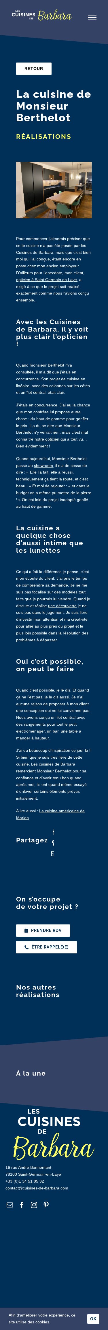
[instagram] (34, 1205)
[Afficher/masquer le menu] (92, 17)
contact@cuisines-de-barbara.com (36, 1188)
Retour (33, 68)
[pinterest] (46, 1205)
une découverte (62, 605)
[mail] (10, 1205)
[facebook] (22, 1205)
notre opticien (47, 439)
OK (93, 1319)
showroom (43, 465)
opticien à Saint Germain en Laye (46, 279)
